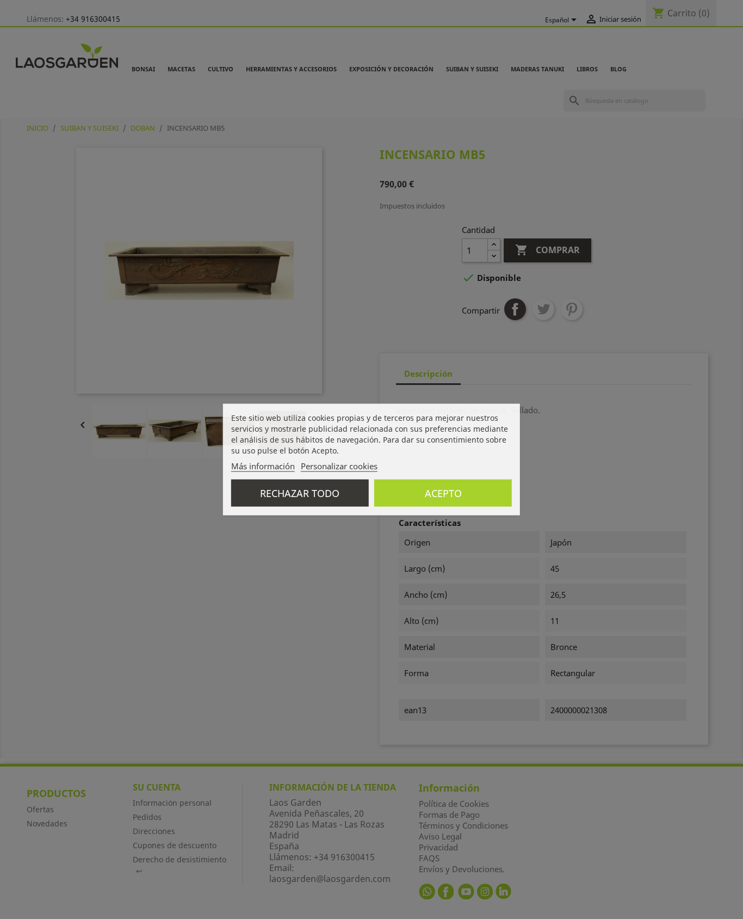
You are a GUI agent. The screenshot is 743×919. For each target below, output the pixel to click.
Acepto (443, 493)
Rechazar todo (299, 493)
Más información (263, 466)
